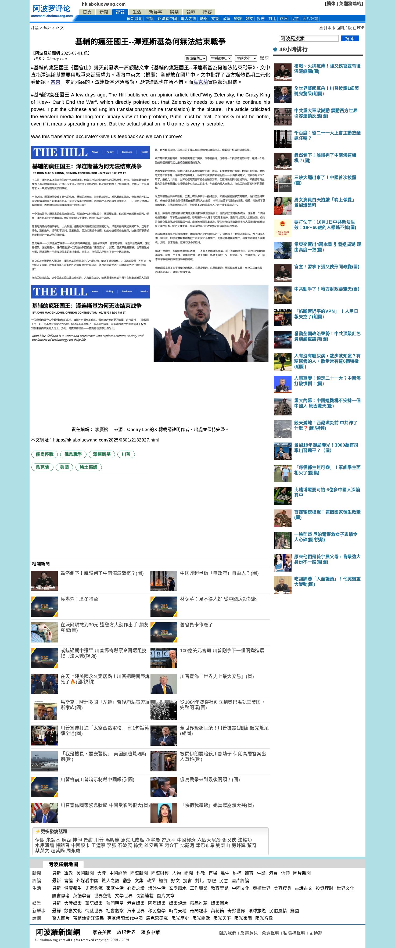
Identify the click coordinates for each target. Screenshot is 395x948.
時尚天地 (178, 911)
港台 (273, 873)
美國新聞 (85, 873)
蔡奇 (252, 845)
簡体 (331, 3)
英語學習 (82, 895)
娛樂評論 (178, 903)
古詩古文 (304, 888)
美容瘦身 (283, 888)
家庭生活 (115, 888)
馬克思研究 (157, 918)
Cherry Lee (56, 58)
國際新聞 (139, 873)
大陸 (101, 873)
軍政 (68, 873)
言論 (150, 19)
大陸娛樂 (73, 903)
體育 (249, 873)
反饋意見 (249, 933)
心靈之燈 (136, 888)
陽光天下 (222, 918)
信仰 (285, 873)
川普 (126, 454)
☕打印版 (327, 28)
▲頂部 (315, 933)
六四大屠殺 (209, 840)
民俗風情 (278, 911)
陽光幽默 (201, 918)
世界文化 (345, 888)
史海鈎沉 (94, 888)
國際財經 (160, 873)
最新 (134, 19)
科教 (200, 873)
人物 (176, 873)
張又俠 (229, 840)
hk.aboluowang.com (104, 4)
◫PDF (358, 28)
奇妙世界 (236, 911)
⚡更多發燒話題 (51, 831)
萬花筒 (217, 911)
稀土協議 (89, 467)
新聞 (103, 12)
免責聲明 (270, 933)
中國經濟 (186, 840)
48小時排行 (293, 49)
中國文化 (241, 888)
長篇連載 (145, 895)
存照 (284, 19)
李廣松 (102, 429)
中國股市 (80, 845)
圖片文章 (166, 895)
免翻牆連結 (350, 3)
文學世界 (124, 895)
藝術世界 (262, 888)
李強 (111, 845)
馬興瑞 (112, 840)
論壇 (190, 12)
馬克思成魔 (133, 840)
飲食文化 (73, 911)
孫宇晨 (153, 840)
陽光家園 (243, 918)
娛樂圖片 (220, 903)
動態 (204, 19)
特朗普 (63, 845)
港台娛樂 (136, 903)
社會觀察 (115, 911)
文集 (215, 19)
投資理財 (324, 888)
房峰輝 (239, 845)
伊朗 (40, 840)
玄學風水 (178, 888)
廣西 (66, 840)
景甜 (88, 840)
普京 (55, 82)
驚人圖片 (61, 918)
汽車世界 (136, 911)
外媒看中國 (167, 19)
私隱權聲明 (294, 933)
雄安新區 (153, 845)
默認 (264, 58)
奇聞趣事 (199, 911)
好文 (249, 19)
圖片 (310, 19)
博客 (207, 12)
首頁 (87, 12)
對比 (272, 19)
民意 (295, 19)
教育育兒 (220, 888)
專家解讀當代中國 (125, 918)
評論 (120, 12)
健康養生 (73, 888)
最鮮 (56, 911)
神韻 (77, 840)
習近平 (168, 840)
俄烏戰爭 (73, 454)
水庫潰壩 (44, 845)
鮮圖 (294, 911)
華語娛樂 (94, 903)
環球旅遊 (257, 911)
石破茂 (125, 845)
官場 (213, 873)
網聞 (188, 873)
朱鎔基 (53, 840)
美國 (64, 467)
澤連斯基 (102, 454)
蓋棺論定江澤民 (88, 918)
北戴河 (187, 845)
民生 (225, 873)
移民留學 (157, 911)
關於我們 (227, 933)
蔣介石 (172, 845)
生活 (136, 12)
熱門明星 (115, 903)
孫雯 (138, 845)
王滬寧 (98, 845)
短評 (238, 19)
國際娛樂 (157, 903)
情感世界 (94, 911)
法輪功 (245, 840)
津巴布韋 (205, 845)
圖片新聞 (302, 873)
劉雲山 (223, 845)
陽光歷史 (180, 918)
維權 (237, 873)
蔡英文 (42, 850)
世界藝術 (103, 895)
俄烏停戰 (44, 454)
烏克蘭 (200, 82)
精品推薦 (199, 903)
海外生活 (157, 888)
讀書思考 (61, 895)
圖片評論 (240, 880)
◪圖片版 (344, 28)
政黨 (227, 19)
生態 (261, 873)
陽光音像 (264, 918)
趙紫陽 (58, 850)
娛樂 (174, 12)
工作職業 (199, 888)
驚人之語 (188, 19)
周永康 (73, 850)
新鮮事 (155, 12)
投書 (261, 19)
